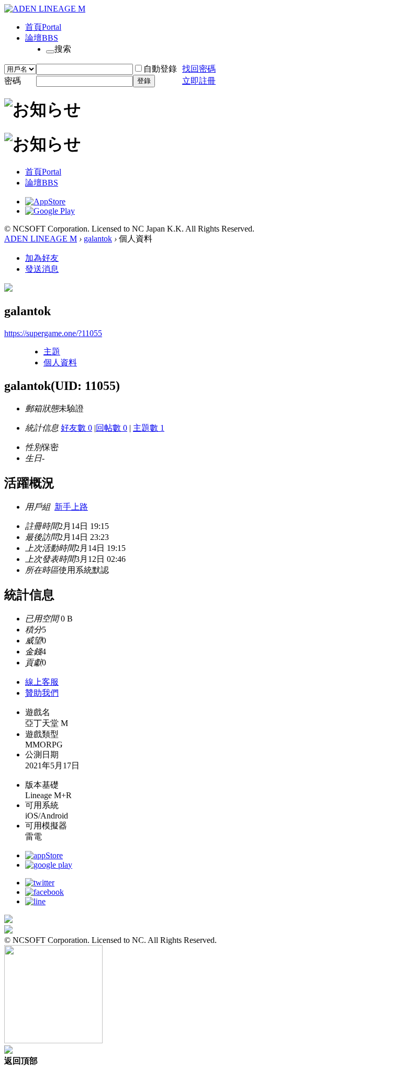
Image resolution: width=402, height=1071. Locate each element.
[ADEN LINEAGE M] (44, 8)
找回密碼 (199, 68)
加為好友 (42, 258)
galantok (98, 238)
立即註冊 (199, 80)
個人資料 (60, 362)
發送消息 (42, 268)
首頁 (43, 26)
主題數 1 (148, 427)
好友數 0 (76, 427)
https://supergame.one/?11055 (53, 333)
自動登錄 (160, 68)
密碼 (12, 80)
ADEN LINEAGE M (40, 238)
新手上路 (71, 506)
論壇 (41, 37)
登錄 (144, 81)
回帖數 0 (111, 427)
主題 (51, 351)
